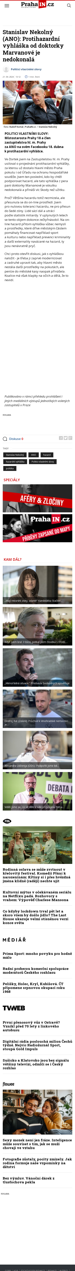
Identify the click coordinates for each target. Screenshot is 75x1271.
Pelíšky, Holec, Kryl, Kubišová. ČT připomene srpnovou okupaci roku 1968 (34, 987)
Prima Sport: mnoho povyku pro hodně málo (37, 955)
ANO (33, 454)
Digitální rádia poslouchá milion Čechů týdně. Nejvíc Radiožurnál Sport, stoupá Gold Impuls (37, 1045)
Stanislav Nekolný (15, 454)
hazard (47, 454)
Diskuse (16, 439)
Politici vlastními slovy (26, 69)
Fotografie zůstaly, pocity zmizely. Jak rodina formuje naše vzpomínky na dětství (37, 1163)
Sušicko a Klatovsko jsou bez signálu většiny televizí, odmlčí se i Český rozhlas (36, 1064)
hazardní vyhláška (15, 461)
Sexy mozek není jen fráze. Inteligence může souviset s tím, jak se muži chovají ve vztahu (37, 1144)
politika (10, 468)
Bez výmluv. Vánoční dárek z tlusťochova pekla (28, 1180)
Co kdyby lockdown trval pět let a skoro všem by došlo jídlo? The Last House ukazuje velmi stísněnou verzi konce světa (35, 917)
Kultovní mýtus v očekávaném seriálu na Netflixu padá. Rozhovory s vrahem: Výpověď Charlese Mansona (37, 896)
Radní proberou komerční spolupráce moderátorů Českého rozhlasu (36, 970)
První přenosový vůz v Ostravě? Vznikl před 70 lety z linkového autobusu (31, 1026)
